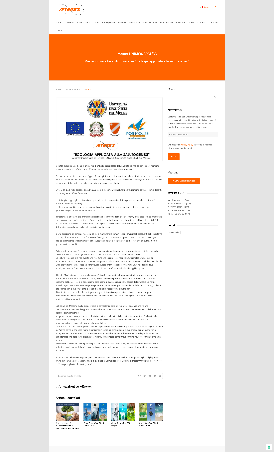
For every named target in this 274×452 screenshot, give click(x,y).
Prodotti (214, 22)
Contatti (59, 30)
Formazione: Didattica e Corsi (143, 22)
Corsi (88, 89)
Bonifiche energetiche (105, 22)
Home (58, 22)
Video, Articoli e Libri (198, 22)
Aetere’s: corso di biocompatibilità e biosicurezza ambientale (67, 425)
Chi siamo (69, 22)
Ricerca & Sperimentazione (172, 22)
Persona (122, 22)
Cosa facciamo (84, 22)
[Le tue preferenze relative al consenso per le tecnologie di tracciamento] (269, 447)
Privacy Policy (186, 144)
